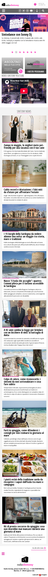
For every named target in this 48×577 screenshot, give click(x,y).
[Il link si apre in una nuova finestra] (19, 10)
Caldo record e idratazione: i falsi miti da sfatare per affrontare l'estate (23, 191)
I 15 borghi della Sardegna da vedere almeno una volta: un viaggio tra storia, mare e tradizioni (24, 236)
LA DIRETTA (42, 4)
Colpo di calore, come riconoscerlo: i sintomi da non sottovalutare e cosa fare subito (22, 381)
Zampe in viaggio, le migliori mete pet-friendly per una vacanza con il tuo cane (24, 146)
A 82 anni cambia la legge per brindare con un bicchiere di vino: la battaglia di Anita (23, 332)
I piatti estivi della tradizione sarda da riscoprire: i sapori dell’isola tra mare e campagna (23, 482)
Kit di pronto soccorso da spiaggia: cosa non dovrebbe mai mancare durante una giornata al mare (24, 529)
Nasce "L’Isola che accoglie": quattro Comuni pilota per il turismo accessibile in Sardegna (24, 283)
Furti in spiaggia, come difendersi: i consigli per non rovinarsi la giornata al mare (24, 432)
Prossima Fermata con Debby (20, 34)
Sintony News (24, 111)
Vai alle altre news (38, 548)
